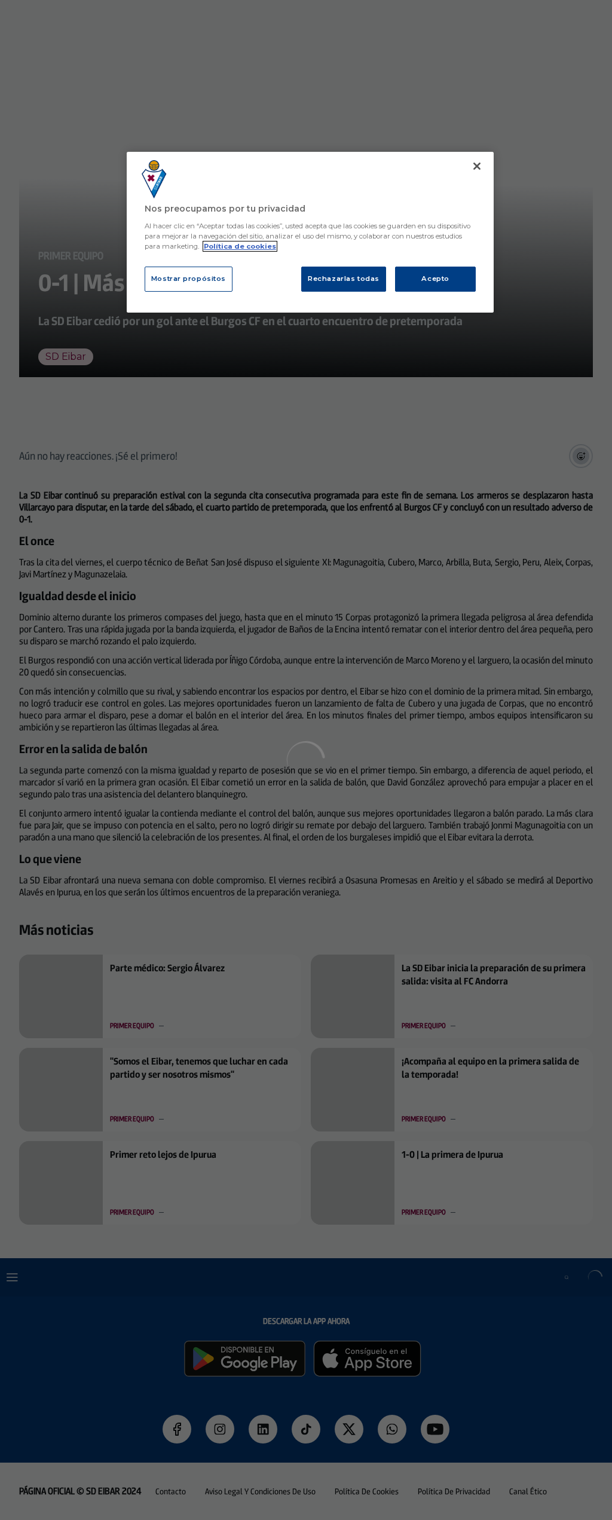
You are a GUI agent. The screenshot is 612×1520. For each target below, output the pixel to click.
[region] (310, 232)
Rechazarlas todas (344, 278)
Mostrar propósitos (188, 278)
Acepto (435, 278)
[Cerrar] (477, 166)
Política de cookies (240, 246)
